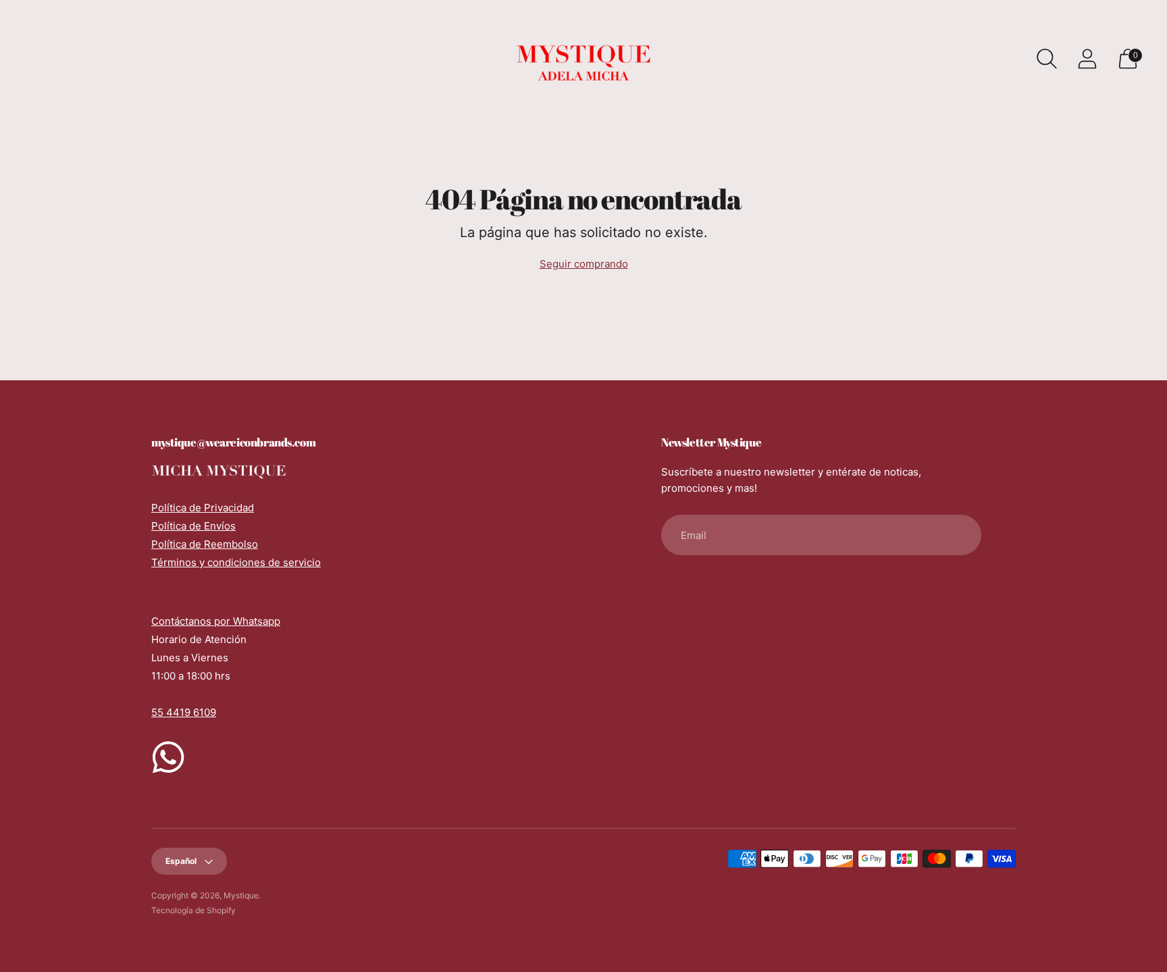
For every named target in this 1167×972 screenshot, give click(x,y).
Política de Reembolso (204, 544)
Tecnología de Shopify (193, 910)
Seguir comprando (584, 263)
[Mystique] (583, 58)
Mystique (241, 895)
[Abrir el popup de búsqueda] (1047, 59)
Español (181, 861)
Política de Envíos (193, 525)
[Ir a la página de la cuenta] (1087, 59)
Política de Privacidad (202, 507)
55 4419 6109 (183, 712)
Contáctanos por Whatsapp (215, 621)
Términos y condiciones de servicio (236, 562)
